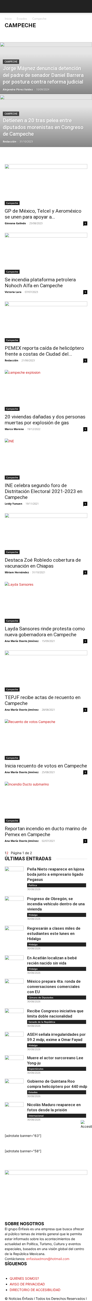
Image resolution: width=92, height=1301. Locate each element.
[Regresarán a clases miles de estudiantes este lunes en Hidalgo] (14, 935)
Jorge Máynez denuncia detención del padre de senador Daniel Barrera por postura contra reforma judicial (43, 75)
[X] (27, 1269)
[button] (7, 6)
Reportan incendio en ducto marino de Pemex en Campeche (46, 831)
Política (33, 885)
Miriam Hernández (17, 572)
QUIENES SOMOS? (24, 1278)
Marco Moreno (14, 429)
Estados (22, 19)
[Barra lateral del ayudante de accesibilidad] (86, 1124)
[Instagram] (18, 1269)
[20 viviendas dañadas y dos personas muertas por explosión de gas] (46, 390)
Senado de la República (42, 1021)
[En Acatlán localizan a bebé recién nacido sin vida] (14, 964)
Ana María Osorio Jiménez (21, 641)
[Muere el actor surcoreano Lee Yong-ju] (14, 1064)
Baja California (15, 34)
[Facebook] (9, 1269)
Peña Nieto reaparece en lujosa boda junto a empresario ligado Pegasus (55, 874)
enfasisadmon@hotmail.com (47, 1259)
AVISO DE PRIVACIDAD (27, 1284)
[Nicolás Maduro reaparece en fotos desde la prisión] (14, 1111)
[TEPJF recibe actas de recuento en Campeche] (46, 670)
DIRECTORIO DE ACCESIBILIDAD (35, 1290)
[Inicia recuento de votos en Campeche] (46, 739)
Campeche (35, 34)
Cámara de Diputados (41, 997)
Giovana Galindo (15, 223)
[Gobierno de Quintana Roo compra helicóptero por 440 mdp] (14, 1088)
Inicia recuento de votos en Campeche (46, 766)
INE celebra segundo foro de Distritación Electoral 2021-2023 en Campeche (43, 491)
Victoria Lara (13, 292)
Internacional (36, 1115)
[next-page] (9, 853)
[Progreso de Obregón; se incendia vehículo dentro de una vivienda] (14, 905)
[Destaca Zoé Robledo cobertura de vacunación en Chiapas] (46, 533)
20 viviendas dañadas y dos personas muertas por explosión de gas (45, 420)
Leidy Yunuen (13, 503)
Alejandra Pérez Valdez (18, 89)
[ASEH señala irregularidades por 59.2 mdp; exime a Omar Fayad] (14, 1041)
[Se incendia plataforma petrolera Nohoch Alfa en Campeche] (46, 253)
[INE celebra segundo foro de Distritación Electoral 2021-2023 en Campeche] (46, 459)
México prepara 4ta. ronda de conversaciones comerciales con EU (54, 986)
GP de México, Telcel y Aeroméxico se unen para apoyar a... (43, 214)
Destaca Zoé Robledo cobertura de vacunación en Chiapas (43, 563)
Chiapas (52, 34)
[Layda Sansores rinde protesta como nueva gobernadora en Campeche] (46, 602)
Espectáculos (36, 1068)
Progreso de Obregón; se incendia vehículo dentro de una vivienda (56, 903)
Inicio (8, 19)
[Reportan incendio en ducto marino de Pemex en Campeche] (46, 802)
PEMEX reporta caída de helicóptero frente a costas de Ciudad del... (44, 351)
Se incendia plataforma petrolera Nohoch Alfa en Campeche (40, 282)
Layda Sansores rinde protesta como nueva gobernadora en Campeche (45, 631)
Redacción (9, 141)
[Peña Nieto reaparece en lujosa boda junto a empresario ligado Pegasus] (14, 875)
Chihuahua (68, 34)
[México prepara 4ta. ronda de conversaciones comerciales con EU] (14, 988)
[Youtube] (37, 1269)
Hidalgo (33, 914)
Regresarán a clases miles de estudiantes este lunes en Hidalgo (53, 933)
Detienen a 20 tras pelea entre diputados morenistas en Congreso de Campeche (43, 127)
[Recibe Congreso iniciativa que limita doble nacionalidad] (14, 1017)
